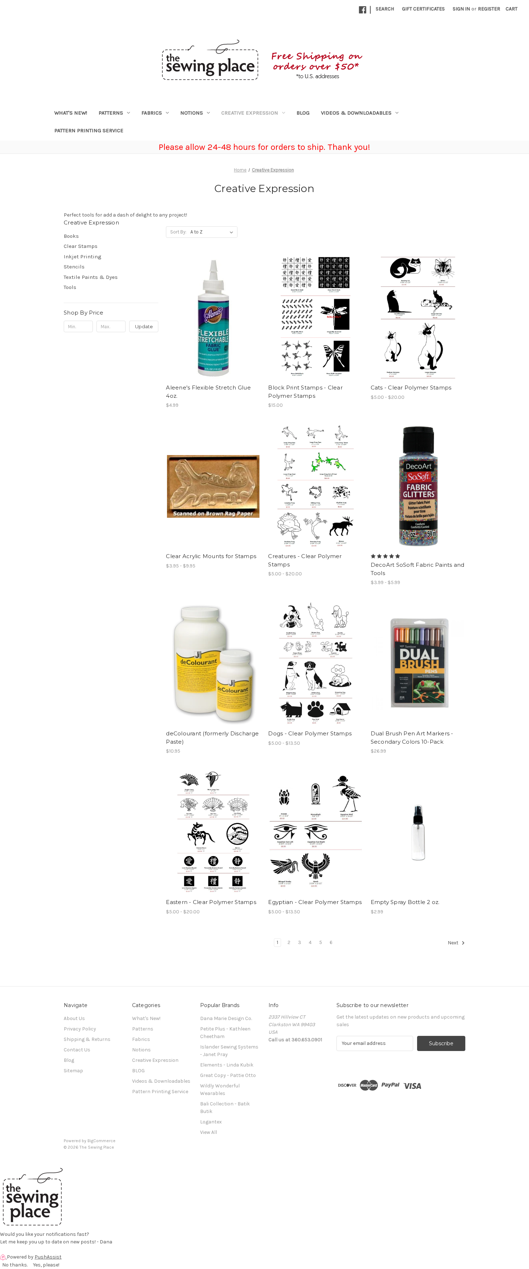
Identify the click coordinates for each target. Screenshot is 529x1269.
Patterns (111, 113)
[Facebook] (362, 10)
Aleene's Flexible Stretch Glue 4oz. (208, 391)
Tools (70, 287)
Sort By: (178, 232)
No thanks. (15, 1265)
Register (489, 9)
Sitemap (73, 1071)
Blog (69, 1060)
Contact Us (77, 1050)
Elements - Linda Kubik (226, 1065)
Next (454, 943)
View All (208, 1132)
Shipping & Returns (87, 1039)
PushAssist (48, 1257)
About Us (74, 1018)
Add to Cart (213, 324)
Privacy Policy (80, 1029)
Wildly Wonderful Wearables (220, 1089)
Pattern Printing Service (88, 130)
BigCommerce (101, 1140)
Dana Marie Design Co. (226, 1018)
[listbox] (213, 232)
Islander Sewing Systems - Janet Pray (229, 1051)
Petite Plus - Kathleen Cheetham (225, 1032)
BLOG (303, 113)
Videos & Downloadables (356, 113)
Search (385, 9)
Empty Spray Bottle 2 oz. (405, 902)
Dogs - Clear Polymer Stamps (310, 733)
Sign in (461, 9)
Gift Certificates (423, 9)
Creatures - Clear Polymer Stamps (305, 560)
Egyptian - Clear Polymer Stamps (315, 902)
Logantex (211, 1122)
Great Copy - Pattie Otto (228, 1075)
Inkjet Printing (82, 256)
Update (144, 326)
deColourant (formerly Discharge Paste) (212, 737)
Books (71, 236)
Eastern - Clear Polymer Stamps (211, 902)
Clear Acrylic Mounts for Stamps (211, 556)
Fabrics (151, 113)
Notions (191, 113)
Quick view (213, 311)
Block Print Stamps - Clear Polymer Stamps (305, 391)
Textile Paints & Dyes (91, 277)
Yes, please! (46, 1265)
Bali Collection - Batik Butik (225, 1107)
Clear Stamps (81, 246)
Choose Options (316, 324)
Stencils (74, 266)
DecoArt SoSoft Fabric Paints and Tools (418, 568)
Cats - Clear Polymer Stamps (411, 387)
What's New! (70, 113)
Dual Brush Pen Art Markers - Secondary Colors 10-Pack (412, 737)
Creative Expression (249, 113)
